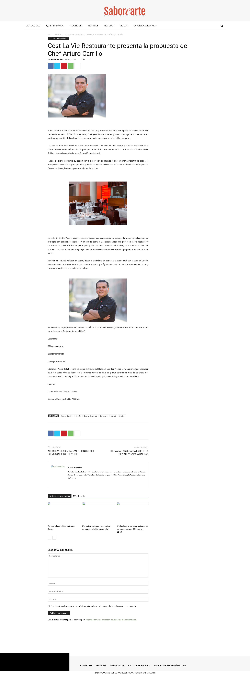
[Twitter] (209, 25)
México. (122, 416)
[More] (77, 66)
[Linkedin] (80, 482)
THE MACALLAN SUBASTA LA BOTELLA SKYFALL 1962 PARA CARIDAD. (129, 452)
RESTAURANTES (62, 38)
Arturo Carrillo (66, 416)
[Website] (90, 482)
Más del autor (79, 496)
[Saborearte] (125, 10)
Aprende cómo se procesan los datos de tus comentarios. (111, 619)
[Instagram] (204, 25)
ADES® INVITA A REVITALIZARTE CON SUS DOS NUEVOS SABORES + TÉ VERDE (71, 452)
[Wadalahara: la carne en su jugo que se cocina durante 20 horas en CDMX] (132, 513)
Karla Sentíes (57, 59)
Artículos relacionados (59, 496)
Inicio (50, 34)
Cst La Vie (103, 416)
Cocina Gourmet (90, 416)
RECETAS (58, 34)
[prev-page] (49, 538)
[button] (222, 26)
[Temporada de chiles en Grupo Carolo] (63, 513)
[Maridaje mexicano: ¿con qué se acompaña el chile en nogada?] (98, 513)
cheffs (78, 416)
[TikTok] (85, 482)
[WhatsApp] (70, 66)
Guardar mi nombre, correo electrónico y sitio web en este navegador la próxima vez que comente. (94, 606)
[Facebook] (199, 25)
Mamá (113, 416)
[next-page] (54, 538)
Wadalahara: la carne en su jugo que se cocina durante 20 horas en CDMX (132, 529)
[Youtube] (215, 25)
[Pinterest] (64, 66)
